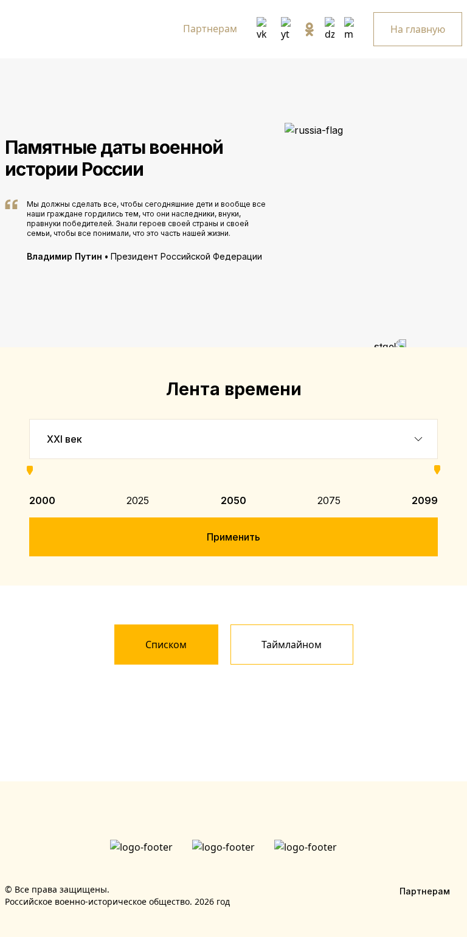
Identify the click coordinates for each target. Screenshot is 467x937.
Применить (233, 537)
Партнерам (210, 28)
